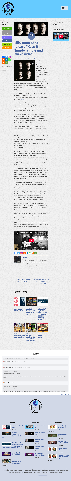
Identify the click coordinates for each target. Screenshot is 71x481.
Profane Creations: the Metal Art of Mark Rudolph (30, 338)
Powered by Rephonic (65, 394)
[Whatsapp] (30, 253)
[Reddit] (24, 253)
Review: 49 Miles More (62, 435)
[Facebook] (15, 253)
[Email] (35, 253)
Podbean (8, 28)
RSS (8, 48)
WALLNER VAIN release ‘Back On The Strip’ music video (39, 281)
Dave (29, 58)
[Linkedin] (27, 253)
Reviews (40, 420)
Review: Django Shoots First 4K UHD (62, 427)
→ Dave (25, 268)
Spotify (8, 44)
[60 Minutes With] (8, 15)
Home (19, 420)
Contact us (49, 420)
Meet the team (25, 420)
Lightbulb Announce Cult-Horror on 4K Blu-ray (31, 311)
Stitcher (8, 37)
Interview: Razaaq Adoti (40, 433)
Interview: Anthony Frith (40, 426)
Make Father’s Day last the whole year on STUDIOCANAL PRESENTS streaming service (42, 314)
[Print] (33, 253)
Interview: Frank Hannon (39, 447)
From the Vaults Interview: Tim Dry (40, 454)
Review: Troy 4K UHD (62, 449)
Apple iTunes (7, 34)
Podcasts (32, 420)
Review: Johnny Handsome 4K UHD (63, 442)
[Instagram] (21, 253)
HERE (22, 99)
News (33, 58)
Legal (45, 420)
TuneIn (8, 41)
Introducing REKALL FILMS (18, 310)
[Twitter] (18, 253)
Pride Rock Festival (41, 336)
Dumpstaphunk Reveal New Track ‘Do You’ (23, 280)
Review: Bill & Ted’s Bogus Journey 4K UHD (63, 456)
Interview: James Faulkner (39, 440)
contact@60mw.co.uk (42, 475)
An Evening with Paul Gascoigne (19, 336)
